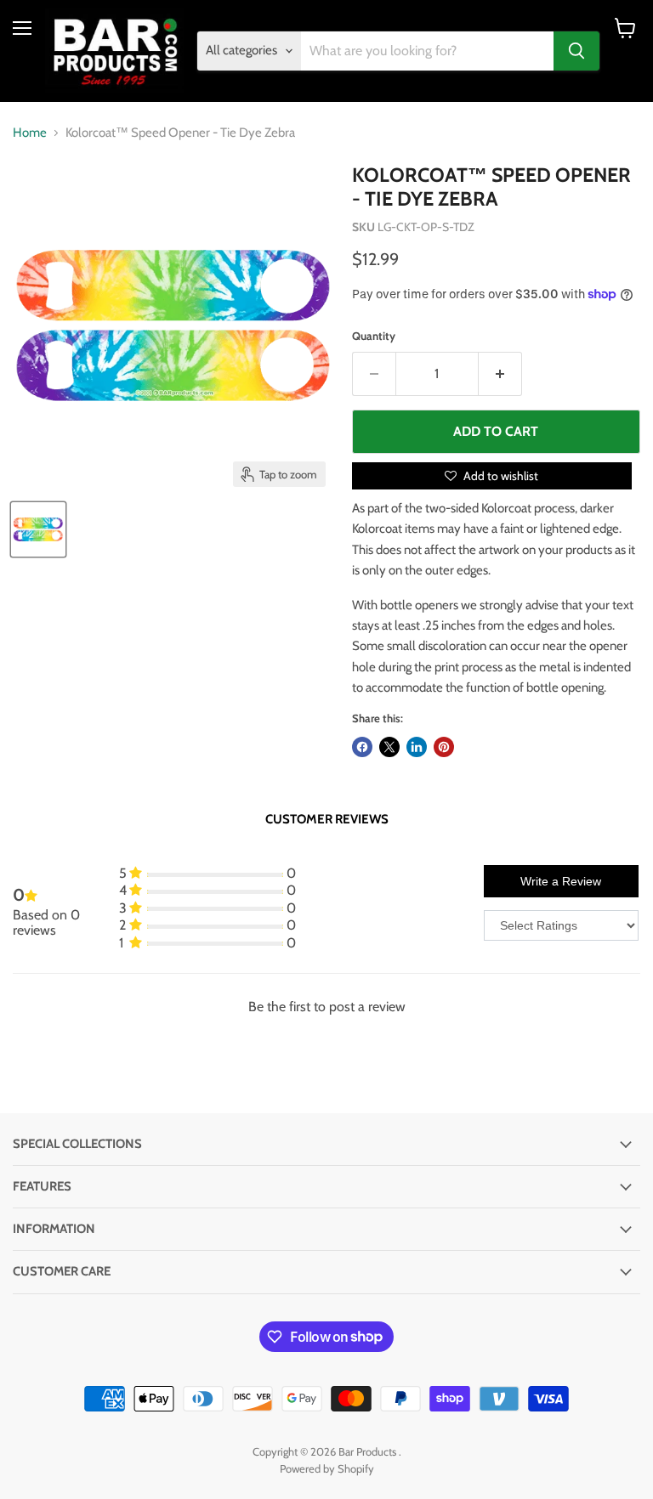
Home (30, 133)
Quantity (373, 336)
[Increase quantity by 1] (500, 374)
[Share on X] (389, 747)
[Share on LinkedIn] (416, 747)
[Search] (576, 51)
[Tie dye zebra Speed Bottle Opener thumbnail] (38, 529)
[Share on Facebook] (362, 747)
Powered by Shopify (327, 1468)
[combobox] (427, 51)
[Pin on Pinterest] (444, 747)
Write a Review (560, 881)
